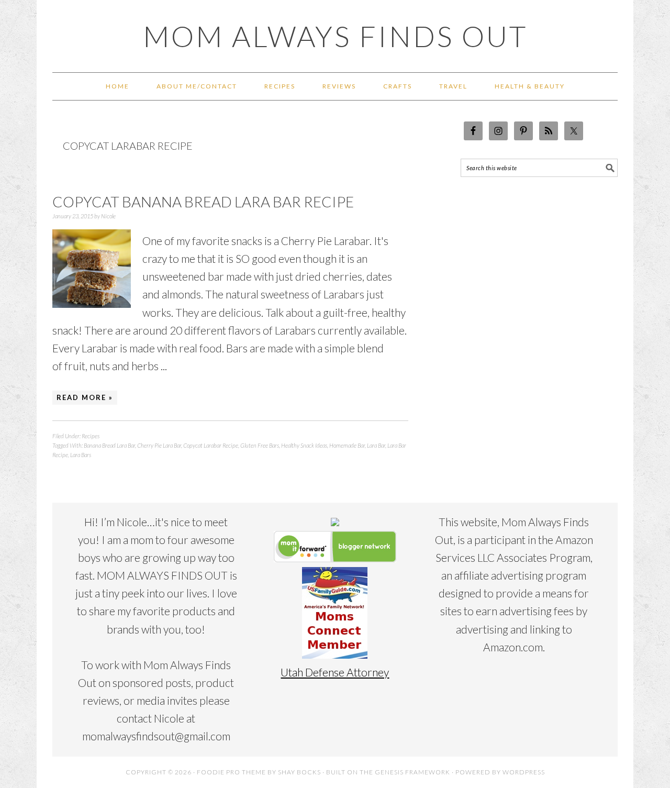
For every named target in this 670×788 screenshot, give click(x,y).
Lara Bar (376, 445)
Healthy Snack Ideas (304, 445)
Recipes (90, 435)
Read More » (85, 397)
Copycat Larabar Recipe (210, 445)
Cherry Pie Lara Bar (159, 445)
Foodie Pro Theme (231, 772)
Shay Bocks (299, 772)
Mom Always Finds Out (335, 36)
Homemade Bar (347, 445)
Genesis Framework (412, 772)
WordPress (523, 772)
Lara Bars (80, 454)
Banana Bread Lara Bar (109, 445)
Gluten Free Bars (259, 445)
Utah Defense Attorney (335, 672)
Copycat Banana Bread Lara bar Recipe (203, 201)
